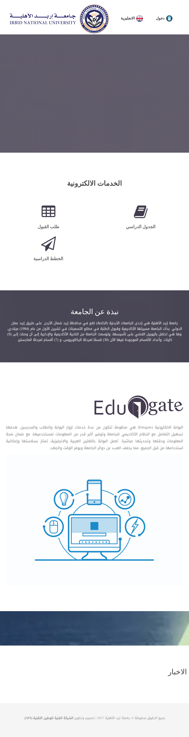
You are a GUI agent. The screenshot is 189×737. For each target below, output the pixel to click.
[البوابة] (138, 408)
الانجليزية (128, 18)
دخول (161, 18)
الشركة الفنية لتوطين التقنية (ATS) (49, 718)
